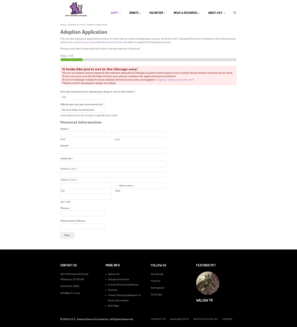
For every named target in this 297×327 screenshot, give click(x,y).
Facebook (157, 274)
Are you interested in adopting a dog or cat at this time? (98, 91)
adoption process (84, 42)
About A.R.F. (216, 12)
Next (67, 235)
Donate (134, 12)
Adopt (115, 12)
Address (66, 158)
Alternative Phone (72, 220)
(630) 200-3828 (69, 286)
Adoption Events (118, 279)
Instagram (157, 287)
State (118, 190)
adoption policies (112, 42)
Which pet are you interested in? (81, 104)
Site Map (113, 305)
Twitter (155, 281)
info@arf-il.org (70, 293)
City (62, 190)
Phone (65, 208)
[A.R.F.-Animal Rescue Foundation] (76, 9)
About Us (113, 274)
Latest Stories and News (123, 284)
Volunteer (156, 12)
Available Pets (179, 319)
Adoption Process (76, 24)
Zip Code (65, 201)
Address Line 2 (68, 179)
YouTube (156, 294)
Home (63, 24)
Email (65, 145)
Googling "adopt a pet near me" (174, 79)
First (62, 139)
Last (117, 139)
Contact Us (158, 319)
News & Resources (186, 12)
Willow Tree (206, 300)
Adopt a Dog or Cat (205, 319)
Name (65, 128)
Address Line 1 (68, 168)
